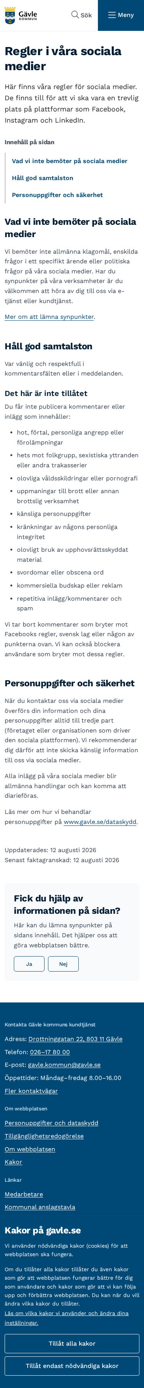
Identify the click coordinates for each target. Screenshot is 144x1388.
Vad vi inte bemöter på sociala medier (69, 161)
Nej (63, 964)
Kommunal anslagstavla (40, 1207)
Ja (29, 964)
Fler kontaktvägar (31, 1091)
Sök (86, 15)
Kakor (13, 1162)
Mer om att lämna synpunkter (49, 316)
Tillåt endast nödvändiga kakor (72, 1365)
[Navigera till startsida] (20, 16)
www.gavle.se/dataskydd (100, 821)
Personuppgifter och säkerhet (57, 195)
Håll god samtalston (42, 178)
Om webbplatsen (30, 1149)
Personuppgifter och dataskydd (51, 1123)
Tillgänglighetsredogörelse (44, 1136)
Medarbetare (24, 1194)
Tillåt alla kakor (72, 1343)
